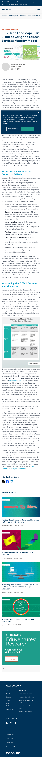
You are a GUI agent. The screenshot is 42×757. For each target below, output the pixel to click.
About (8, 694)
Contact (8, 700)
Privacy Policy (10, 738)
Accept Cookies (27, 129)
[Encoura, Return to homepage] (7, 10)
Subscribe (11, 659)
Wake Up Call (13, 16)
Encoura (4, 16)
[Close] (38, 113)
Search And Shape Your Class (26, 701)
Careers (8, 697)
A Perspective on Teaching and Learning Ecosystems (18, 620)
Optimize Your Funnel (25, 711)
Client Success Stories (25, 694)
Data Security (10, 709)
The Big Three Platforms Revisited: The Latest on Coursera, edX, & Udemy (20, 521)
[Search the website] (35, 10)
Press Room (22, 690)
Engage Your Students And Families (27, 707)
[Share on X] (3, 481)
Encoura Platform (8, 705)
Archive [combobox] (5, 669)
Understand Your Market (26, 697)
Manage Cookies (13, 129)
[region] (21, 122)
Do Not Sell (9, 742)
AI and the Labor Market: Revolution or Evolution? (17, 553)
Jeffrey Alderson (19, 64)
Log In (8, 690)
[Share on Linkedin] (11, 481)
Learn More (27, 4)
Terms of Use (10, 734)
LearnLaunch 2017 (15, 381)
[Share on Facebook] (7, 481)
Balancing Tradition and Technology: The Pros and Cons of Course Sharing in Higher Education (20, 587)
